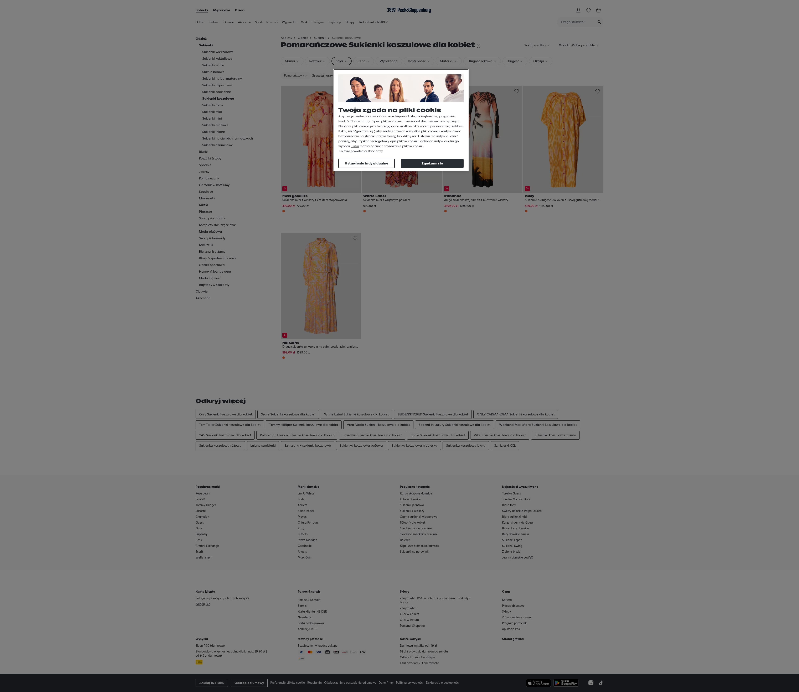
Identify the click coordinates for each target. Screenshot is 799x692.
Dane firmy (375, 151)
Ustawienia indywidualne (366, 163)
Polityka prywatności (353, 151)
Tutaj (355, 146)
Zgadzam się (432, 163)
